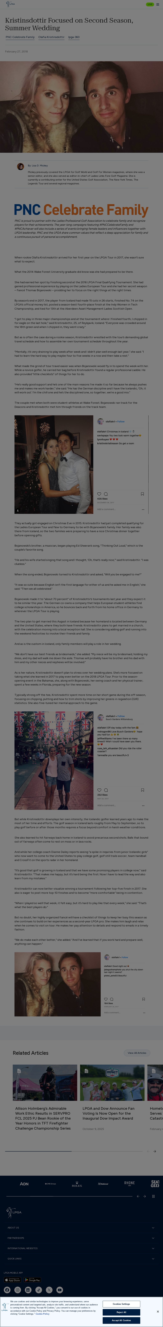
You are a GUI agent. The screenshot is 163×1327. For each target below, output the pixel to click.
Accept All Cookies (121, 1320)
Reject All (121, 1312)
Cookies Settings (121, 1304)
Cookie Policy (42, 1314)
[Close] (157, 1311)
